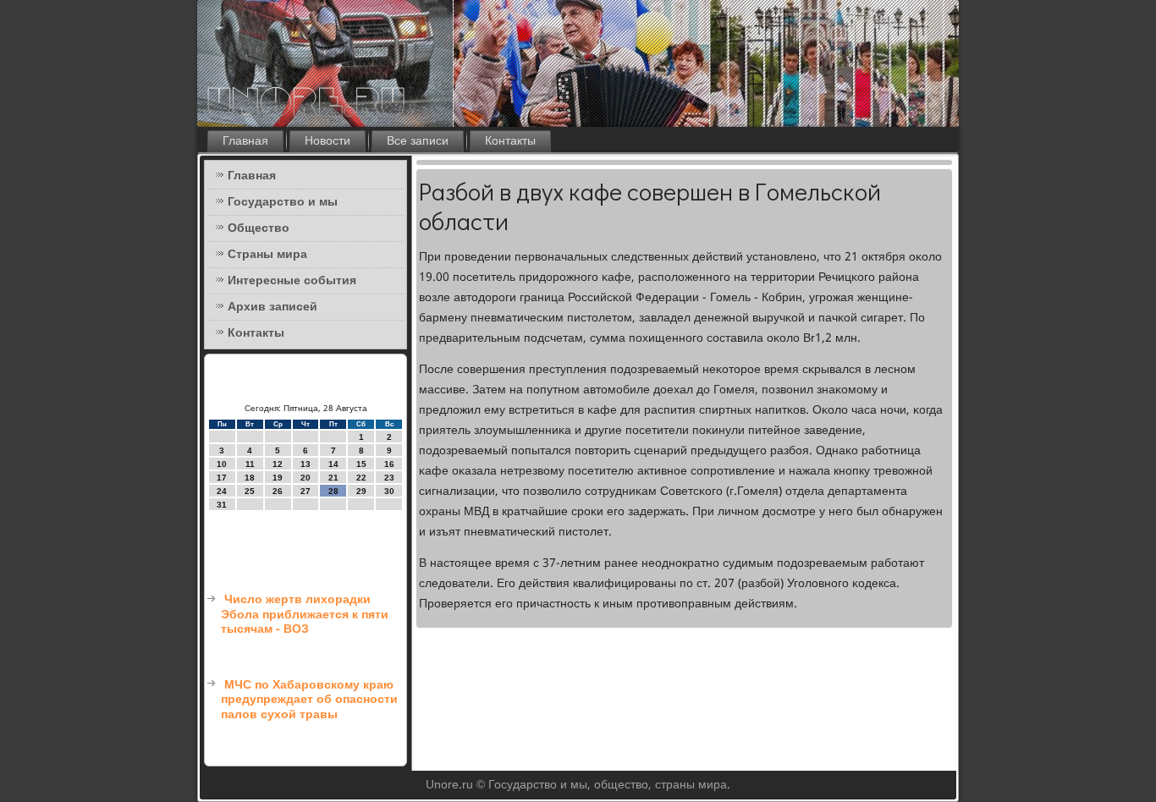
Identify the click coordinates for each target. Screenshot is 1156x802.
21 (333, 477)
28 (333, 491)
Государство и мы (283, 202)
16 (389, 464)
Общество (258, 228)
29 (361, 491)
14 (333, 464)
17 (222, 477)
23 (389, 477)
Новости (327, 141)
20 (305, 477)
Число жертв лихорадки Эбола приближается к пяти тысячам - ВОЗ (304, 615)
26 (277, 491)
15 (361, 464)
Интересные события (292, 281)
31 (222, 504)
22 (361, 477)
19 (277, 477)
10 (222, 464)
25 (250, 491)
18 (250, 477)
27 (305, 491)
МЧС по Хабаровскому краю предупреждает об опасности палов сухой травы (309, 700)
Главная (245, 141)
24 (222, 491)
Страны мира (267, 254)
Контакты (510, 141)
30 (389, 491)
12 (277, 464)
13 (305, 464)
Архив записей (272, 307)
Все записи (418, 141)
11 (250, 464)
